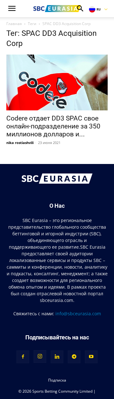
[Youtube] (91, 356)
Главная (14, 23)
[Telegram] (74, 356)
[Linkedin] (57, 356)
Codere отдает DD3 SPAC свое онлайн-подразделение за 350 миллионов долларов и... (53, 126)
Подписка (57, 380)
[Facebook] (22, 356)
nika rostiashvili (20, 142)
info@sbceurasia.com (78, 314)
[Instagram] (40, 356)
